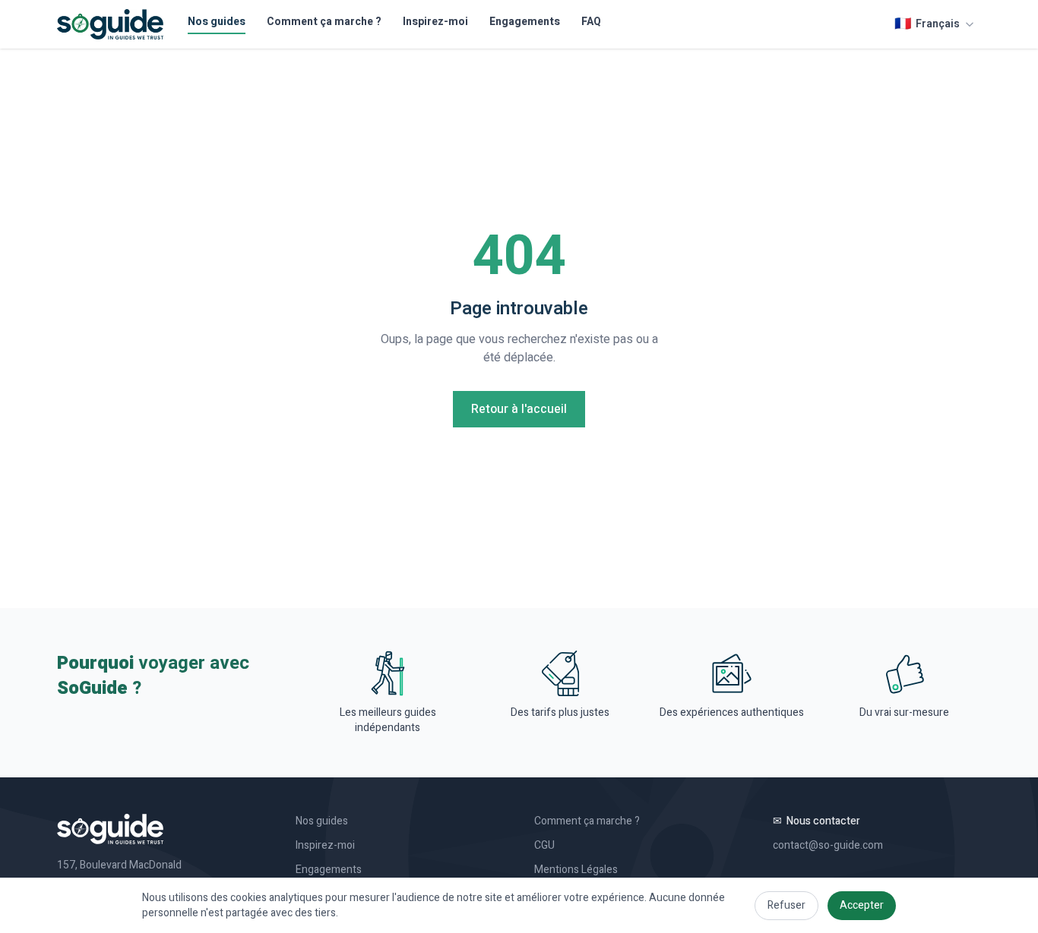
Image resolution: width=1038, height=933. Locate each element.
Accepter (862, 905)
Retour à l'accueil (519, 409)
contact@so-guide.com (828, 845)
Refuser (786, 905)
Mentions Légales (576, 870)
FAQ (591, 22)
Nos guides (216, 22)
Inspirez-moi (435, 22)
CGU (544, 845)
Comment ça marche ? (324, 22)
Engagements (524, 22)
